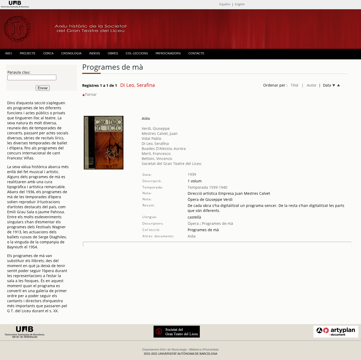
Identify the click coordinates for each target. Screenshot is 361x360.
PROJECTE (27, 53)
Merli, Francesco (156, 153)
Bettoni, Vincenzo (157, 158)
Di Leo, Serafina (155, 143)
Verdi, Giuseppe (156, 128)
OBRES (113, 53)
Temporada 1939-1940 (207, 187)
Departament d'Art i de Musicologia (164, 349)
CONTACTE (196, 53)
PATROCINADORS (168, 53)
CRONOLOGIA (71, 53)
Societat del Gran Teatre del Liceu (171, 163)
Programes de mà (217, 223)
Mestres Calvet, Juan (160, 133)
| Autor (309, 85)
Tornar (91, 94)
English (240, 4)
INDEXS (94, 53)
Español (224, 4)
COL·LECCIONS (137, 53)
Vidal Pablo (151, 138)
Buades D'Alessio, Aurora (164, 148)
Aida (146, 118)
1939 (192, 174)
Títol (294, 85)
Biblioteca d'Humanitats (204, 349)
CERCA (48, 53)
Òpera (193, 223)
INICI (8, 53)
